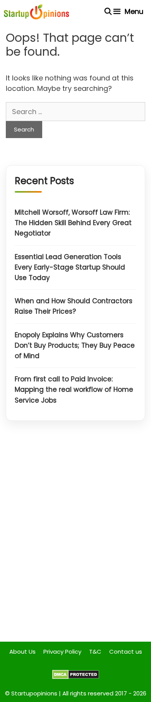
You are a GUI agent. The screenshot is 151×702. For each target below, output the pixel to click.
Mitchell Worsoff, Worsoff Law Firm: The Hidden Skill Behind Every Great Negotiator (73, 223)
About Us (22, 651)
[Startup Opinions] (36, 11)
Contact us (125, 651)
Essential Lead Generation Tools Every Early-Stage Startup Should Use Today (70, 267)
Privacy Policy (62, 651)
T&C (95, 651)
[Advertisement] (75, 537)
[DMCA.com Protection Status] (75, 677)
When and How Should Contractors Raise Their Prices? (73, 306)
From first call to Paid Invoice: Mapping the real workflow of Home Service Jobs (74, 389)
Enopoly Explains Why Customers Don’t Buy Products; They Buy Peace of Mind (75, 345)
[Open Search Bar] (108, 11)
